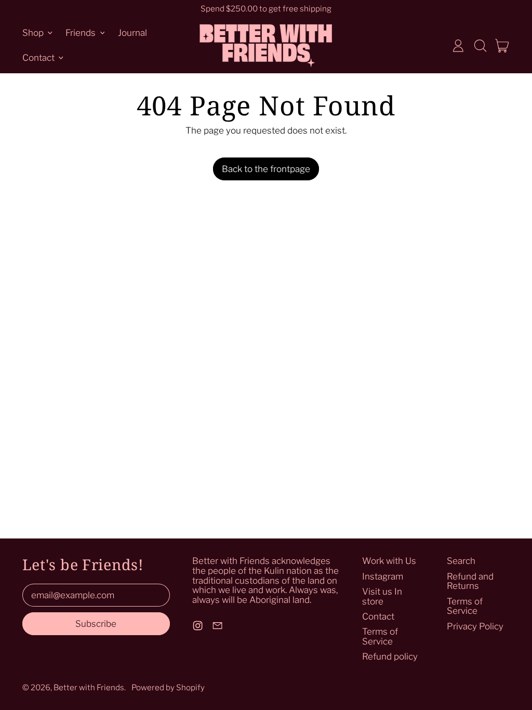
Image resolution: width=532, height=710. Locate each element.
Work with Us (389, 561)
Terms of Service (380, 636)
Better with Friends (89, 687)
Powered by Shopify (168, 687)
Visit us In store (382, 596)
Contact (378, 616)
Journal (132, 33)
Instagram (382, 576)
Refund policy (390, 656)
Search (461, 561)
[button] (480, 46)
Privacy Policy (475, 626)
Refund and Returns (470, 581)
